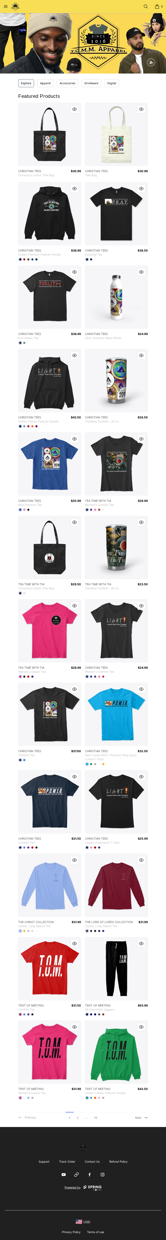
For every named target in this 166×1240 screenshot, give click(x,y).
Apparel (45, 83)
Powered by (73, 1187)
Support (44, 1161)
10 (95, 1118)
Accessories (68, 83)
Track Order (67, 1161)
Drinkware (91, 83)
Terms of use (95, 1232)
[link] (49, 134)
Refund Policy (118, 1161)
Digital (111, 83)
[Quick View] (74, 109)
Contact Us (92, 1161)
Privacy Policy (71, 1232)
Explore (26, 83)
